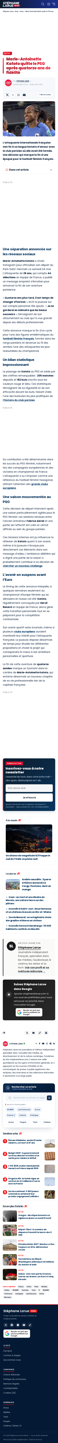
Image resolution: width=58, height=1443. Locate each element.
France (21, 1286)
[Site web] (36, 1044)
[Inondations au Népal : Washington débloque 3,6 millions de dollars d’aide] (10, 1259)
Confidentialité (10, 1388)
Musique (7, 1297)
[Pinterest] (50, 1044)
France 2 (11, 1115)
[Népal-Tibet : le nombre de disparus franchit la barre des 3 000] (10, 1230)
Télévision (8, 1294)
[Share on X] (7, 95)
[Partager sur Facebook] (13, 95)
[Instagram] (47, 1044)
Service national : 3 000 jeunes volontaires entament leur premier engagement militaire (23, 1194)
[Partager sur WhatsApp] (18, 95)
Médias (44, 1286)
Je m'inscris (29, 797)
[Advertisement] (29, 32)
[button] (43, 4)
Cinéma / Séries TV (12, 1425)
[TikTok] (30, 1325)
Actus (7, 53)
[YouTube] (43, 1044)
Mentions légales (11, 1383)
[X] (5, 1325)
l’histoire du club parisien (19, 400)
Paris (36, 1286)
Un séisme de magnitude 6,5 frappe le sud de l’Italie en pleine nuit (28, 857)
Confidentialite (42, 807)
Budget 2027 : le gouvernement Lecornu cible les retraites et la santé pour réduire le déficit (23, 1156)
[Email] (24, 95)
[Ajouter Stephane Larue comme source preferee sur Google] (29, 1012)
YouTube (25, 1290)
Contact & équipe (12, 1355)
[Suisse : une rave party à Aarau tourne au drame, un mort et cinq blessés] (10, 1274)
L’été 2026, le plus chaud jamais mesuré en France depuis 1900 (23, 1167)
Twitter (6, 1290)
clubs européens (24, 631)
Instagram (19, 1294)
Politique (34, 1115)
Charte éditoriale (11, 1374)
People (23, 1122)
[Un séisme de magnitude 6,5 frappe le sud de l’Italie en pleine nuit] (29, 838)
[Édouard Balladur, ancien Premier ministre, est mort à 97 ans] (49, 1143)
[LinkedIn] (54, 1044)
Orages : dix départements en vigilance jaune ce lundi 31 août (34, 1217)
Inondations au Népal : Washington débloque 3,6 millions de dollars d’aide (36, 1262)
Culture (22, 1115)
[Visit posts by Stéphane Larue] (8, 83)
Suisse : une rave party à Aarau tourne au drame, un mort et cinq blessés (35, 1276)
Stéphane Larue (22, 81)
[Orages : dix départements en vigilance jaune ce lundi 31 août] (10, 1216)
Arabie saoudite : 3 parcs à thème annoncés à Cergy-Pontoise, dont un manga (36, 884)
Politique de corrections (14, 1379)
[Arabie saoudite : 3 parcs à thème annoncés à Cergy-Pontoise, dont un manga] (13, 884)
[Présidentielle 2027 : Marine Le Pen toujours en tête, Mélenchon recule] (10, 1245)
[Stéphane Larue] (11, 4)
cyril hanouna (24, 1109)
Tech (35, 1122)
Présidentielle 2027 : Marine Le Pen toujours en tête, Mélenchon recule (36, 1247)
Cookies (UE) (9, 1393)
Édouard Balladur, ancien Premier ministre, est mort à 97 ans (25, 1141)
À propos (7, 1351)
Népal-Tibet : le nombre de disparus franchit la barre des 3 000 (35, 1232)
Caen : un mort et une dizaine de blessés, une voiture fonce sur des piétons (25, 900)
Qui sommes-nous (12, 1360)
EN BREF (10, 1109)
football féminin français (18, 338)
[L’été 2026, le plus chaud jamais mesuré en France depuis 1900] (49, 1169)
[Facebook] (40, 1044)
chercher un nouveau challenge (22, 566)
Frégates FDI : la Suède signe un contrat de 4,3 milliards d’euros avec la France (24, 1181)
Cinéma (47, 1122)
